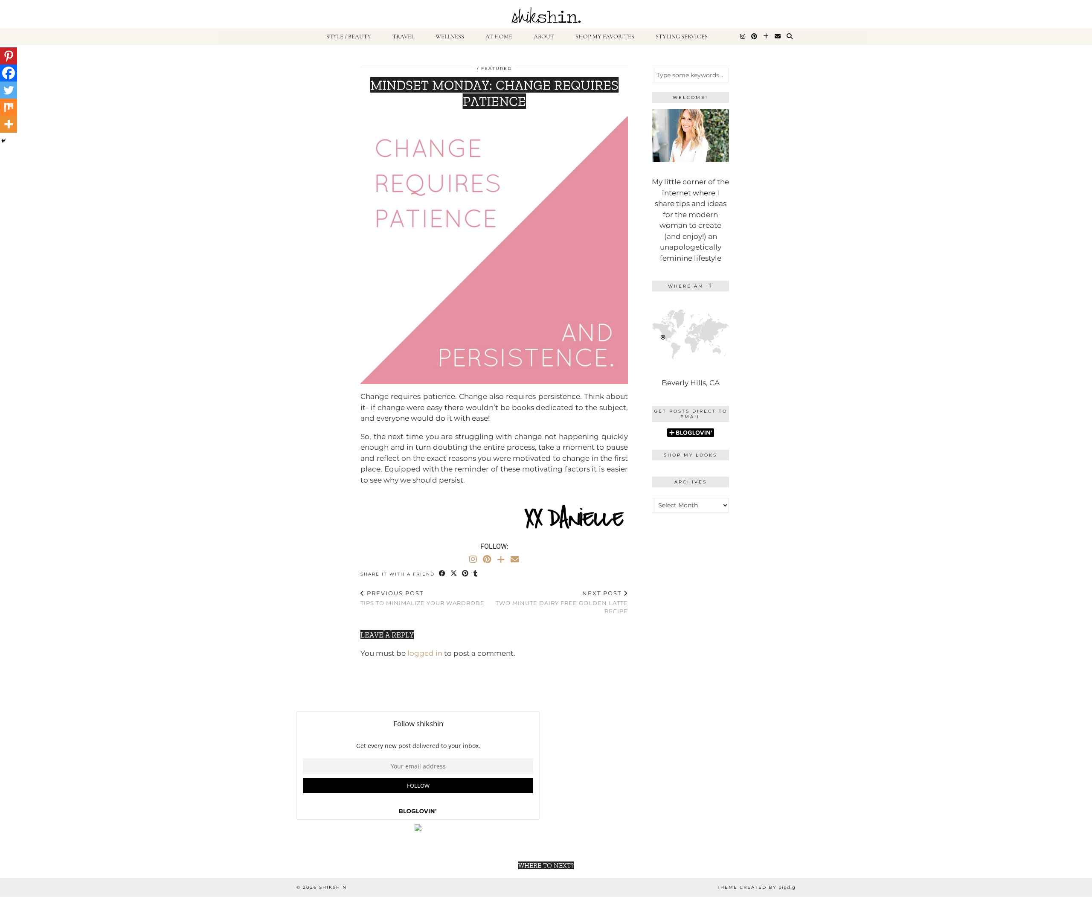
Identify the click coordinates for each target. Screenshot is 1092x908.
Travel (403, 36)
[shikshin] (546, 14)
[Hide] (3, 140)
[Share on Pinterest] (465, 573)
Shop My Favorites (604, 36)
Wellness (450, 36)
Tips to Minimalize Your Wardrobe (422, 598)
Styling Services (682, 36)
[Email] (778, 37)
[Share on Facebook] (442, 573)
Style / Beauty (348, 36)
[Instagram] (742, 37)
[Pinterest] (754, 37)
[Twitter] (8, 90)
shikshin (333, 887)
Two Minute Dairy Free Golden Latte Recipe (562, 602)
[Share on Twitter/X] (454, 573)
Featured (496, 68)
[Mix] (8, 107)
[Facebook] (8, 72)
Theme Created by (756, 887)
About (544, 36)
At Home (498, 36)
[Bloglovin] (766, 37)
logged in (424, 653)
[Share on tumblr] (475, 573)
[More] (8, 124)
